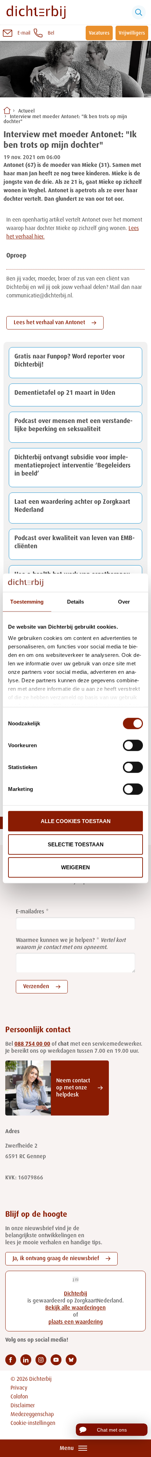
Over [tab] (124, 602)
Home (7, 110)
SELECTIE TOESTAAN (76, 844)
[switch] (133, 745)
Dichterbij (75, 1294)
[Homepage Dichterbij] (36, 12)
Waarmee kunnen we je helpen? (55, 940)
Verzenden (36, 987)
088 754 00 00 (32, 1044)
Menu (67, 1448)
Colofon (19, 1397)
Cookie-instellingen (33, 1423)
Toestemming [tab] (27, 602)
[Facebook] (10, 1359)
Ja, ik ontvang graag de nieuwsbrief (56, 1259)
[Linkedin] (25, 1359)
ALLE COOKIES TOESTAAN (76, 821)
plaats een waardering (75, 1322)
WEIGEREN (75, 867)
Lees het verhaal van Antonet (49, 323)
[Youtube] (56, 1359)
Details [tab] (75, 602)
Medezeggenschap (32, 1414)
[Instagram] (40, 1359)
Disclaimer (23, 1406)
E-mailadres (30, 912)
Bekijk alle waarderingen (75, 1308)
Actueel (26, 111)
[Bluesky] (71, 1359)
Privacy (19, 1388)
